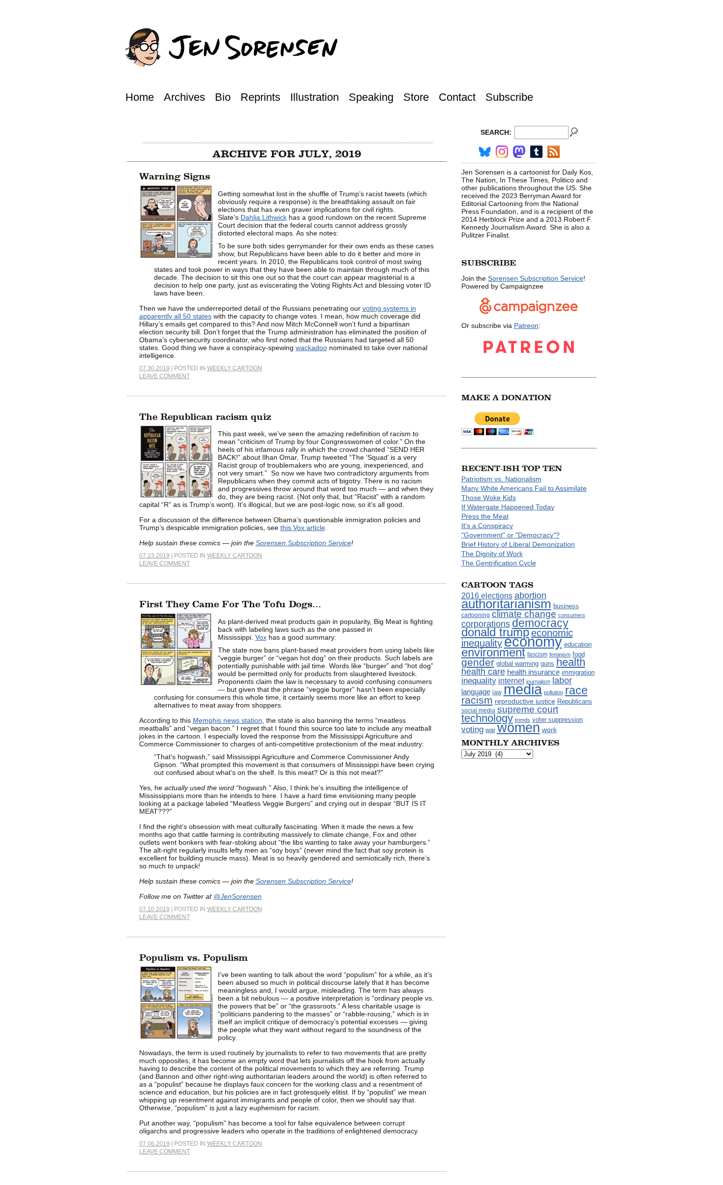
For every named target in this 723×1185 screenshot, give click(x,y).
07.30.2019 (154, 368)
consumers (571, 615)
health (570, 662)
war (490, 730)
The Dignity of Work (492, 554)
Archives (184, 97)
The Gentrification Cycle (498, 563)
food (578, 654)
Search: (496, 132)
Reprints (260, 97)
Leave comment (164, 376)
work (549, 730)
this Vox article (302, 528)
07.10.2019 (154, 909)
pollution (553, 692)
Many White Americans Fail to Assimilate (524, 488)
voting (472, 729)
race (576, 690)
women (518, 727)
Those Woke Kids (488, 498)
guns (547, 663)
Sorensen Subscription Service (303, 543)
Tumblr (536, 152)
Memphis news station (227, 720)
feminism (560, 654)
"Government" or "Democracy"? (510, 535)
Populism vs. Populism (193, 957)
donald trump (495, 632)
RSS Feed (553, 152)
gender (477, 662)
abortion (530, 595)
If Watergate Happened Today (507, 507)
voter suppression (557, 719)
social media (478, 710)
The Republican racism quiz (205, 417)
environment (493, 652)
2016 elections (486, 596)
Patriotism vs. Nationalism (501, 479)
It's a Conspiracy (487, 526)
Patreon (526, 325)
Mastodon (519, 152)
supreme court (527, 709)
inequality (478, 680)
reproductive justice (525, 701)
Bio (223, 97)
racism (477, 700)
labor (562, 680)
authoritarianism (506, 604)
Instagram (502, 152)
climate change (524, 614)
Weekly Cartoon (234, 368)
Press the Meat (485, 516)
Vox (261, 637)
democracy (540, 623)
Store (416, 97)
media (523, 689)
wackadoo (311, 348)
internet (511, 681)
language (475, 691)
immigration (578, 672)
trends (522, 720)
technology (487, 718)
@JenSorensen (237, 896)
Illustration (314, 97)
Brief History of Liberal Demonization (518, 544)
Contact (457, 97)
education (578, 644)
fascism (537, 654)
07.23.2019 (154, 555)
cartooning (475, 615)
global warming (517, 663)
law (497, 692)
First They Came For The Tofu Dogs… (230, 604)
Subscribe (509, 97)
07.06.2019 (154, 1143)
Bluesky (485, 152)
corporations (485, 624)
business (566, 606)
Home (139, 97)
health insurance (533, 672)
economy (533, 641)
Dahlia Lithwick (264, 217)
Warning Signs (174, 176)
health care (483, 672)
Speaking (371, 97)
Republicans (574, 701)
